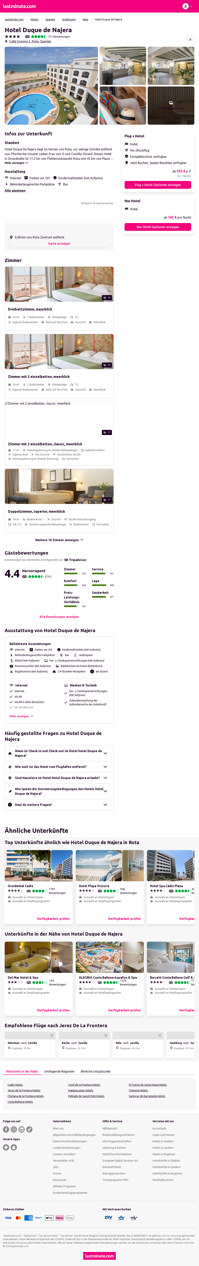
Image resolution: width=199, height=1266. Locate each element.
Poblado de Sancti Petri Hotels (86, 1096)
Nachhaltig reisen (163, 1179)
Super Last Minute (164, 1134)
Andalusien (69, 19)
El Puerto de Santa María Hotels (148, 1084)
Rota (85, 19)
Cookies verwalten (64, 1154)
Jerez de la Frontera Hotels (24, 1090)
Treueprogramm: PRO (115, 1179)
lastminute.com (14, 19)
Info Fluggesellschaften (117, 1141)
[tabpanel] (99, 1094)
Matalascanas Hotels (80, 1090)
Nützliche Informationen (117, 1154)
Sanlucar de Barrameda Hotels (147, 1096)
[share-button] (190, 40)
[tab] (22, 1071)
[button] (51, 86)
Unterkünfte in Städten (166, 1160)
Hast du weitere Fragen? (33, 804)
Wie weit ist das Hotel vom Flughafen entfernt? (50, 766)
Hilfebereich (110, 1128)
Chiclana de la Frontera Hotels (26, 1096)
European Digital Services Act (120, 1160)
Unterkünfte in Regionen (167, 1173)
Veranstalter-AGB (63, 1160)
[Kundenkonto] (188, 6)
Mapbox (88, 203)
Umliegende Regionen (59, 1071)
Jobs (56, 1167)
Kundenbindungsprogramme (70, 1192)
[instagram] (14, 1129)
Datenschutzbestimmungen (70, 1141)
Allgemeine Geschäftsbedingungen (74, 1134)
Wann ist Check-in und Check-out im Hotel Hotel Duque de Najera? (58, 753)
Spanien (50, 19)
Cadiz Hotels (15, 1084)
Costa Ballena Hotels (20, 1101)
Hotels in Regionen (164, 1154)
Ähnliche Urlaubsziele (95, 1071)
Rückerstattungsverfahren (118, 1134)
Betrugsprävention (114, 1173)
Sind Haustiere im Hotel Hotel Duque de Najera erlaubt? (57, 778)
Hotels (34, 19)
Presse (57, 1173)
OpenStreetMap (104, 203)
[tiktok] (29, 1129)
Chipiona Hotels (138, 1090)
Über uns (58, 1128)
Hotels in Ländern (163, 1147)
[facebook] (6, 1129)
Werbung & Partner (114, 1147)
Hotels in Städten (163, 1141)
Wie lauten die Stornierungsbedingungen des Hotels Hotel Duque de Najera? (59, 791)
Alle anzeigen (15, 190)
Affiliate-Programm (64, 1186)
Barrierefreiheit (112, 1167)
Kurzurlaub (159, 1128)
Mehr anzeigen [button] (19, 716)
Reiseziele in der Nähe (22, 1071)
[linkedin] (21, 1129)
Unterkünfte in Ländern (167, 1167)
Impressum (59, 1179)
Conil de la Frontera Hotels (84, 1084)
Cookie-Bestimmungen (66, 1147)
